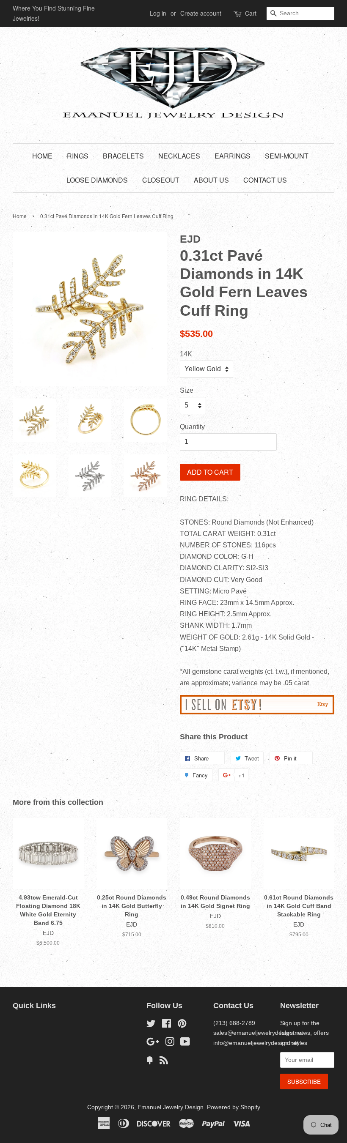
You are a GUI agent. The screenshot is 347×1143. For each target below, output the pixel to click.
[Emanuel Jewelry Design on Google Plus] (152, 1043)
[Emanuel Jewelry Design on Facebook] (166, 1025)
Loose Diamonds (97, 180)
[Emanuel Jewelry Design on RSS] (163, 1062)
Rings (77, 156)
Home (42, 156)
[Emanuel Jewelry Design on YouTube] (185, 1043)
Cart (250, 13)
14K (186, 354)
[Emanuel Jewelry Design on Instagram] (169, 1043)
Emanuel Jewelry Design (171, 1107)
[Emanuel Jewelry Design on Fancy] (149, 1062)
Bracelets (123, 156)
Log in (158, 13)
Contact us (265, 180)
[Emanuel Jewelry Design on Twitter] (151, 1025)
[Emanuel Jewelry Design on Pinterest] (182, 1025)
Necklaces (179, 156)
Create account (200, 13)
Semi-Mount (286, 156)
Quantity (192, 426)
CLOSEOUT (160, 180)
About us (211, 180)
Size (186, 390)
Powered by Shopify (233, 1107)
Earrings (233, 156)
